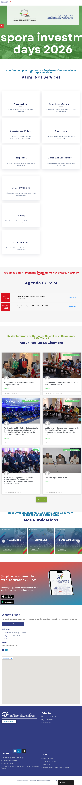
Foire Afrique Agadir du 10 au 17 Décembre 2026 (32, 306)
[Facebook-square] (3, 650)
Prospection (21, 158)
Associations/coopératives (60, 158)
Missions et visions (48, 758)
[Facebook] (15, 751)
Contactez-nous (47, 723)
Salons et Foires (21, 242)
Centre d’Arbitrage (21, 188)
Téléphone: (12, 636)
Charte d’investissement (9, 760)
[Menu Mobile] (78, 2)
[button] (2, 26)
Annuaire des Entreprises (61, 104)
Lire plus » (6, 388)
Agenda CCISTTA (47, 720)
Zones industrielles (8, 763)
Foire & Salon (46, 764)
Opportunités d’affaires (49, 761)
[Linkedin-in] (19, 751)
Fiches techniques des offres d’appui (13, 757)
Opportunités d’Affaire (21, 131)
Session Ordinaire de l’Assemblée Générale (31, 296)
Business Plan (21, 104)
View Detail (73, 297)
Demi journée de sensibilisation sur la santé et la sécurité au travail (61, 384)
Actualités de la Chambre (49, 717)
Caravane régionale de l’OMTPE (57, 478)
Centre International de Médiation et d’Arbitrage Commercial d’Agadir (20, 767)
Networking (61, 131)
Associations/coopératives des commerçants (55, 767)
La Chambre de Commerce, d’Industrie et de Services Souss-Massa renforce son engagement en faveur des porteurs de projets (62, 431)
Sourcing (21, 215)
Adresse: (15, 632)
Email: (12, 639)
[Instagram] (6, 650)
